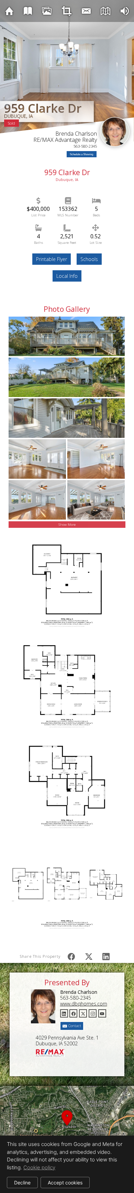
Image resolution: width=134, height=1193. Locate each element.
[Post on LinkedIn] (106, 957)
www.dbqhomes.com (83, 1003)
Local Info (67, 276)
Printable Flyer (51, 259)
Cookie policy (39, 1167)
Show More (67, 524)
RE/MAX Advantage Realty (65, 140)
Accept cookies (65, 1182)
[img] (9, 10)
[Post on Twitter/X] (89, 957)
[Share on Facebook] (71, 957)
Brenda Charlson (76, 133)
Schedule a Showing (81, 154)
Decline (22, 1182)
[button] (67, 1126)
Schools (89, 259)
